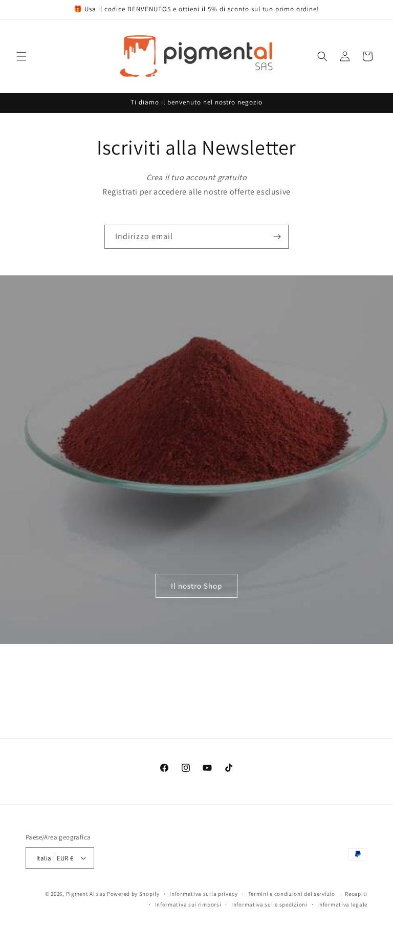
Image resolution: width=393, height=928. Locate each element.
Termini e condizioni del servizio (291, 893)
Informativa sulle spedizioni (269, 904)
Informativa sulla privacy (203, 893)
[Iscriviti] (277, 237)
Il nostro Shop (196, 585)
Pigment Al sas (86, 893)
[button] (21, 56)
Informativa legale (342, 904)
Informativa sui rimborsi (188, 904)
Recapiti (356, 893)
